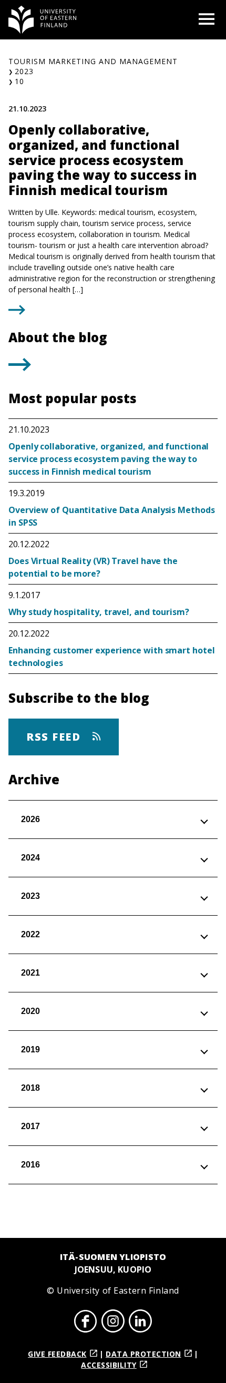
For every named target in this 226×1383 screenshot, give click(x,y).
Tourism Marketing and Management (93, 61)
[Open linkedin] (140, 1322)
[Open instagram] (113, 1322)
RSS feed (55, 737)
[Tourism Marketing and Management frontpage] (42, 19)
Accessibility (109, 1365)
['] (19, 368)
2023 (24, 71)
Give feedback (57, 1354)
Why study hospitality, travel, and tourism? (98, 612)
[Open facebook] (85, 1322)
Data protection (143, 1354)
